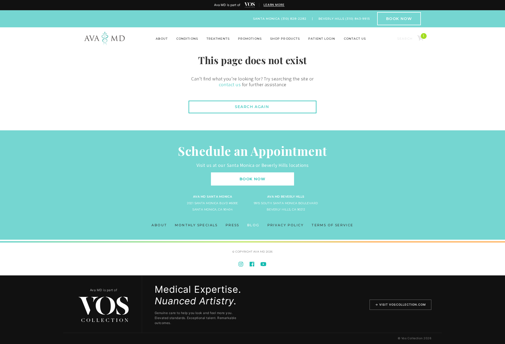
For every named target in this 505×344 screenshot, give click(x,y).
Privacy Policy (285, 225)
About (162, 38)
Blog (253, 225)
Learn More (274, 5)
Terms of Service (332, 225)
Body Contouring (133, 42)
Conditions (187, 38)
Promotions (250, 38)
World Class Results (371, 42)
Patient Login (321, 38)
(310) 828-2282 (293, 18)
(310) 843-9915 (357, 18)
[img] (249, 5)
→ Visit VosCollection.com (400, 304)
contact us (230, 84)
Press (232, 225)
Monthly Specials (196, 225)
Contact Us (355, 38)
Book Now (399, 18)
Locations (150, 42)
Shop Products (285, 38)
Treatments (218, 38)
